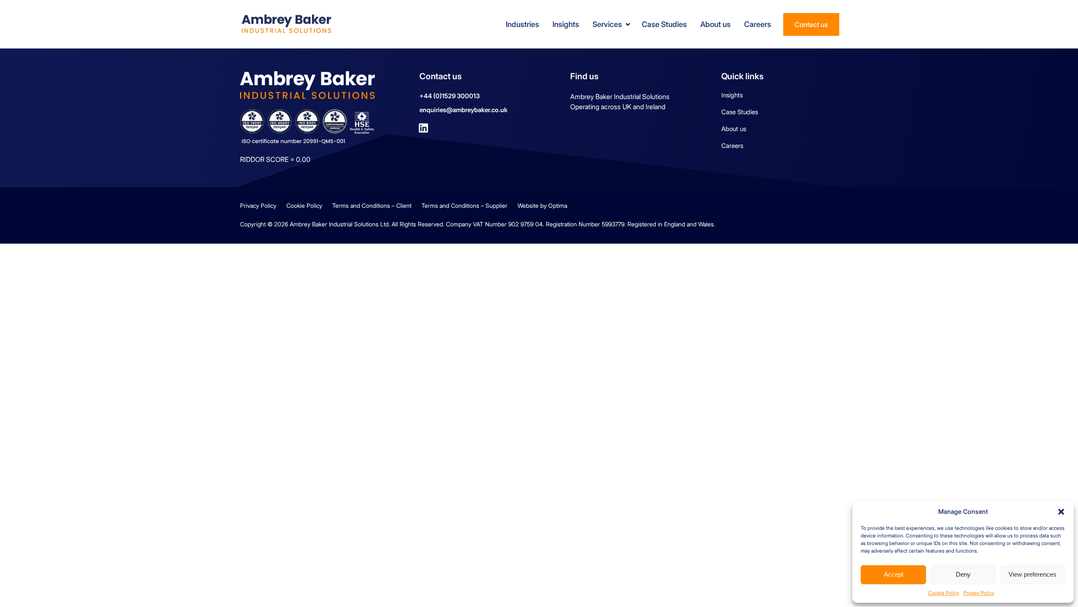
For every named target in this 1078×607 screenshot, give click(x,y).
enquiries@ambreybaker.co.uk (463, 110)
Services (607, 24)
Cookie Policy (943, 593)
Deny (963, 574)
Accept (893, 574)
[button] (1061, 512)
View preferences (1033, 574)
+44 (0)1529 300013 (449, 96)
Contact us (811, 24)
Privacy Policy (978, 593)
